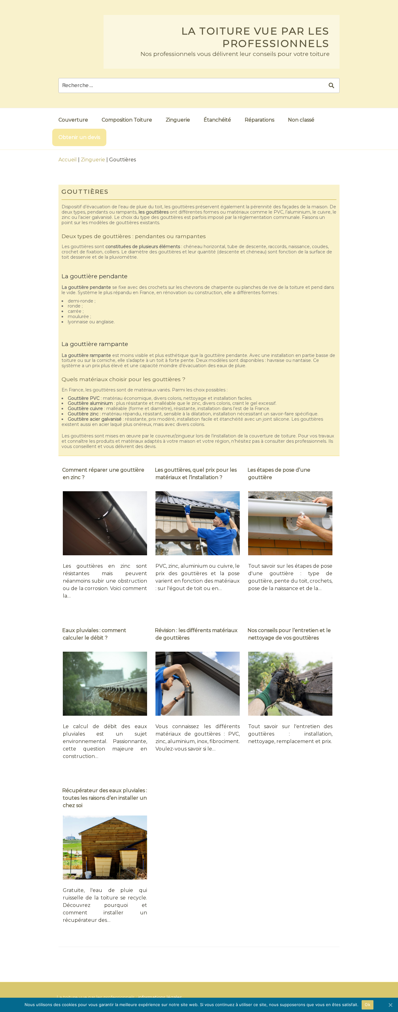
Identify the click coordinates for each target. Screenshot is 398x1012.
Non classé (301, 120)
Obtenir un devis (79, 137)
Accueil (67, 160)
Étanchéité (217, 120)
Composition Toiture (127, 120)
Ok (367, 1004)
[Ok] (390, 1005)
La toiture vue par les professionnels (255, 37)
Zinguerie (178, 120)
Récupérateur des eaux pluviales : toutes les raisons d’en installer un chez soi (104, 798)
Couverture (73, 120)
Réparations (259, 120)
